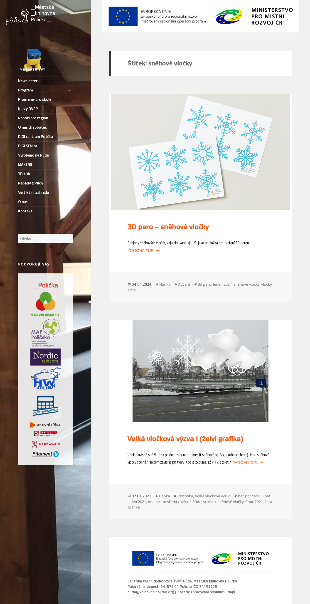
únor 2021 (254, 501)
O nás (23, 202)
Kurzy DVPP (28, 109)
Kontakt (25, 211)
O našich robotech (33, 127)
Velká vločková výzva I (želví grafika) (185, 439)
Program (25, 90)
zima (132, 289)
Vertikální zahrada (33, 193)
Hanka (164, 284)
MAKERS (25, 165)
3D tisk (24, 174)
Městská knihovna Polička (215, 581)
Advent (184, 284)
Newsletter (27, 81)
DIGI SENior (27, 146)
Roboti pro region (33, 118)
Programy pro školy (34, 100)
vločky (266, 284)
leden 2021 (137, 501)
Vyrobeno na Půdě (33, 155)
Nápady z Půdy (30, 183)
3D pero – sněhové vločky (168, 227)
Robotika (185, 496)
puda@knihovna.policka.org (151, 592)
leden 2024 (222, 284)
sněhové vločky (246, 284)
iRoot (266, 496)
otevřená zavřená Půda (181, 501)
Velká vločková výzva (212, 496)
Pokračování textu (144, 250)
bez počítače (249, 496)
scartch (209, 501)
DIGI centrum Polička (35, 137)
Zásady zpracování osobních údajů (206, 592)
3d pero (204, 284)
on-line (154, 501)
